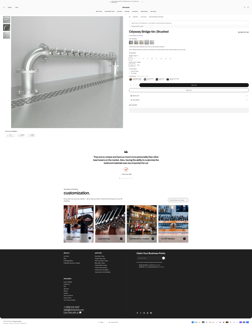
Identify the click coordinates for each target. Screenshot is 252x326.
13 (165, 58)
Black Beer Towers (100, 263)
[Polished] (152, 42)
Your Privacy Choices (69, 300)
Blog (65, 258)
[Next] (142, 2)
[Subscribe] (163, 258)
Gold (138, 65)
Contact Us (67, 284)
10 (151, 58)
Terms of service (17, 323)
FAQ (65, 286)
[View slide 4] (124, 178)
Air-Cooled (133, 73)
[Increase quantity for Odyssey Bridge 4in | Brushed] (136, 85)
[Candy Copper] (136, 42)
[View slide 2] (121, 178)
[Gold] (141, 42)
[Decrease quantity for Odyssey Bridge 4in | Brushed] (130, 85)
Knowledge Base (68, 260)
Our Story (66, 256)
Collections (135, 16)
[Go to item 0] (6, 19)
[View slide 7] (129, 178)
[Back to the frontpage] (129, 16)
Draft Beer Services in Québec (72, 263)
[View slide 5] (126, 178)
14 (170, 58)
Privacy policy (11, 323)
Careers (66, 293)
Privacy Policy (67, 298)
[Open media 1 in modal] (67, 72)
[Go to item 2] (6, 27)
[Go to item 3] (6, 35)
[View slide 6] (127, 178)
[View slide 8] (131, 178)
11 (156, 58)
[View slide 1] (119, 178)
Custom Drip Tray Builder (102, 269)
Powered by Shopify (17, 321)
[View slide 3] (123, 178)
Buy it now (188, 90)
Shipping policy (23, 323)
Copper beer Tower (100, 258)
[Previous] (109, 2)
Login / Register (68, 282)
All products (144, 16)
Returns (66, 291)
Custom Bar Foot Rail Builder (103, 272)
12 (161, 58)
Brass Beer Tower (99, 256)
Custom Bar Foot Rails (101, 267)
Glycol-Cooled (134, 71)
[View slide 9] (132, 178)
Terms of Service (68, 295)
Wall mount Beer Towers (101, 260)
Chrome (132, 65)
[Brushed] (147, 42)
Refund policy (5, 323)
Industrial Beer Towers (101, 265)
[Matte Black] (131, 42)
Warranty (66, 288)
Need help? (133, 52)
